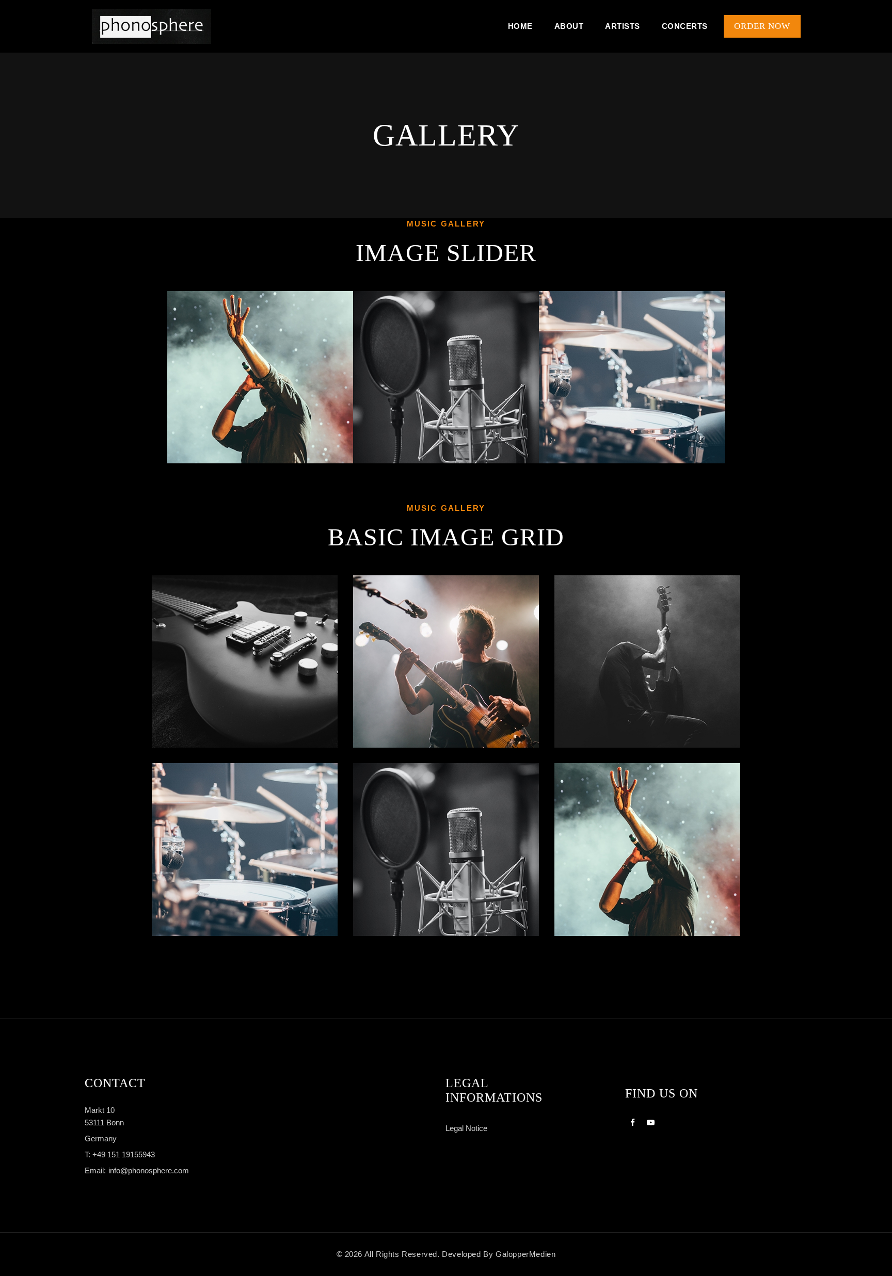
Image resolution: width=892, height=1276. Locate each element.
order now (762, 26)
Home (520, 26)
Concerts (685, 26)
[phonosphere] (151, 26)
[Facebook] (633, 1122)
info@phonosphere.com (148, 1170)
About (569, 26)
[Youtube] (650, 1122)
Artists (622, 26)
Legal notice (466, 1128)
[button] (158, 377)
